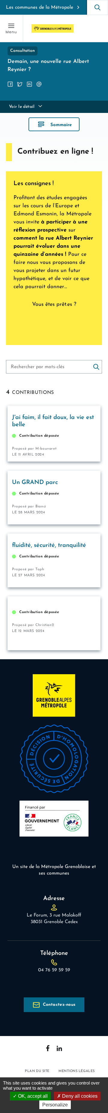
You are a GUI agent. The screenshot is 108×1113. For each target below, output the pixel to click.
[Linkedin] (59, 1048)
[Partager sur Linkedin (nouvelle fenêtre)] (29, 84)
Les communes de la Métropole (39, 7)
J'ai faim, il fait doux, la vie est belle (53, 421)
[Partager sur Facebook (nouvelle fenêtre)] (10, 84)
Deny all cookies (79, 1096)
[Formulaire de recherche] (97, 7)
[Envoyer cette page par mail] (39, 84)
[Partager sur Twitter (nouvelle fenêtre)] (19, 84)
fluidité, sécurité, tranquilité (49, 545)
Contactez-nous (59, 1004)
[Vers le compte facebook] (47, 1048)
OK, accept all (32, 1096)
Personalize (55, 1104)
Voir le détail (22, 107)
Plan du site (37, 1071)
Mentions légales (76, 1071)
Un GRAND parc (35, 483)
